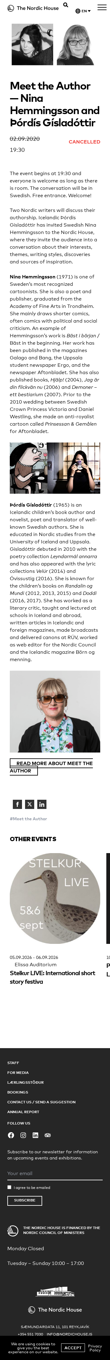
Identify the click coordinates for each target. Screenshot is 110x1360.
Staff (13, 1062)
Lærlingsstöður (25, 1082)
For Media (18, 1072)
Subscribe (24, 1200)
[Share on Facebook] (17, 804)
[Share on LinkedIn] (41, 804)
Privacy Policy (95, 1347)
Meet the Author (30, 818)
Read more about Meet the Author (51, 767)
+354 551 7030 (30, 1334)
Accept (73, 1347)
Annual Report (23, 1111)
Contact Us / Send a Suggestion (41, 1102)
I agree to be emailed (32, 1188)
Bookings (17, 1092)
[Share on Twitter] (29, 804)
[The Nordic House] (33, 8)
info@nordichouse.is (69, 1334)
